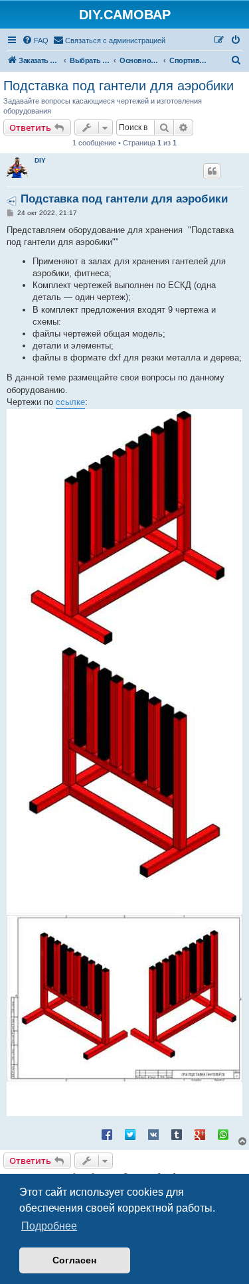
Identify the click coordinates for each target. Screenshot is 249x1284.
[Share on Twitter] (130, 1134)
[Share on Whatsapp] (223, 1134)
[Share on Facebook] (107, 1134)
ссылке (70, 402)
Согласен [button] (74, 1260)
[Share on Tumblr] (176, 1134)
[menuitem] (35, 40)
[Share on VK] (153, 1134)
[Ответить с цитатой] (211, 171)
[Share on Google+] (199, 1134)
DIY (40, 160)
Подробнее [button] (49, 1226)
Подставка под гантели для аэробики (118, 85)
